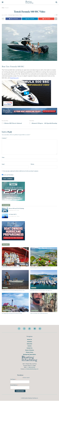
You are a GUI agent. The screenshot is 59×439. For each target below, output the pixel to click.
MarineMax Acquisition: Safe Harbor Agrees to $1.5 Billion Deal (41, 290)
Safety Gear (34, 310)
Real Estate (34, 265)
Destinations (6, 310)
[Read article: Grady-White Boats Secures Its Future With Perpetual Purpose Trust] (15, 279)
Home (3, 7)
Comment (4, 138)
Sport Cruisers (16, 15)
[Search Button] (56, 2)
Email (3, 164)
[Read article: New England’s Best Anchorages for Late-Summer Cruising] (15, 302)
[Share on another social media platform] (56, 19)
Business (5, 287)
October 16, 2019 (12, 216)
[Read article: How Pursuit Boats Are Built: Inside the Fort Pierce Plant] (15, 256)
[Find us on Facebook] (19, 328)
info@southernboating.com (32, 369)
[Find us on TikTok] (29, 328)
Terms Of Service (29, 350)
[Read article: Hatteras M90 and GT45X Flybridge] (5, 210)
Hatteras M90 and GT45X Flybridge (16, 208)
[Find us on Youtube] (34, 328)
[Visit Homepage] (29, 2)
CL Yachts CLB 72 (13, 214)
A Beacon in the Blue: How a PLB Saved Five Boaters (39, 313)
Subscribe (29, 343)
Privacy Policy (29, 352)
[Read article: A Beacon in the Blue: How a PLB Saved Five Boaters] (43, 302)
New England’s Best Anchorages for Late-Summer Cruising (12, 313)
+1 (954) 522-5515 (31, 367)
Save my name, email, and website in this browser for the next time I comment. (20, 171)
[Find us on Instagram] (24, 328)
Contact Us (29, 348)
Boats (4, 265)
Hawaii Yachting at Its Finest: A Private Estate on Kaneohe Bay (40, 267)
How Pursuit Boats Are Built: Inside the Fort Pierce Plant (11, 267)
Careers (29, 346)
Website (32, 164)
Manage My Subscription (29, 354)
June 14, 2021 (4, 15)
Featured (6, 7)
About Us (29, 339)
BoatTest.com (14, 78)
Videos (20, 15)
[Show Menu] (2, 2)
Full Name (13, 379)
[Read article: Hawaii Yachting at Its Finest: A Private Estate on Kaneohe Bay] (43, 256)
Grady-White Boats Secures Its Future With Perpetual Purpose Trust (13, 290)
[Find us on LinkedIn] (39, 328)
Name (3, 157)
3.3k (18, 210)
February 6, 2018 (12, 210)
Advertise (29, 341)
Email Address (14, 385)
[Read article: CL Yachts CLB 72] (5, 216)
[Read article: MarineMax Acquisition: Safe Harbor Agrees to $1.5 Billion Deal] (43, 279)
